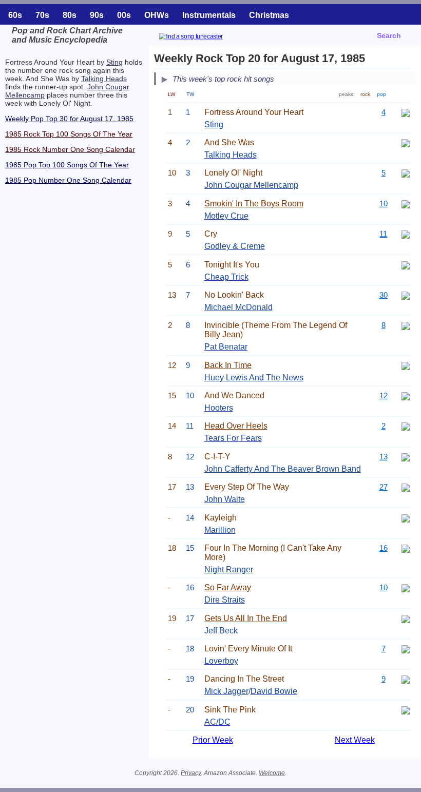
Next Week (355, 740)
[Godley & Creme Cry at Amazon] (405, 233)
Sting (114, 62)
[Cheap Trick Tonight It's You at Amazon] (405, 264)
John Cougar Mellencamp (251, 185)
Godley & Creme (234, 246)
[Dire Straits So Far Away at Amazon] (405, 587)
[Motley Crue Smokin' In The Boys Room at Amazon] (405, 203)
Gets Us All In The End (245, 618)
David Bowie (274, 691)
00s (124, 15)
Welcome (272, 773)
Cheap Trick (226, 277)
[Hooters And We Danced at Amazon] (405, 395)
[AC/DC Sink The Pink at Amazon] (405, 709)
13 (383, 456)
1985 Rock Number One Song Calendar (70, 149)
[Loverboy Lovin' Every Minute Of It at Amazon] (405, 648)
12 (383, 395)
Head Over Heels (235, 425)
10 (383, 203)
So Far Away (227, 587)
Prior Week (213, 740)
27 (383, 486)
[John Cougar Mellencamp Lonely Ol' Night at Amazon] (405, 172)
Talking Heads (104, 78)
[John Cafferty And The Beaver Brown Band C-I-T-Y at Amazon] (405, 456)
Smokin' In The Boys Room (253, 203)
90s (97, 15)
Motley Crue (226, 215)
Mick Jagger (226, 691)
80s (69, 15)
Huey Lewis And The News (253, 377)
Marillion (220, 530)
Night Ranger (228, 569)
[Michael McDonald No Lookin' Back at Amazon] (405, 295)
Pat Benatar (225, 346)
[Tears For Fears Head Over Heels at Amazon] (405, 425)
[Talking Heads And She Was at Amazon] (405, 142)
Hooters (218, 407)
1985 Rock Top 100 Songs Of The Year (68, 134)
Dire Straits (224, 599)
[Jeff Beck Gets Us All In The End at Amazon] (405, 618)
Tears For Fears (233, 438)
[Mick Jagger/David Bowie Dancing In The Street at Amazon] (405, 678)
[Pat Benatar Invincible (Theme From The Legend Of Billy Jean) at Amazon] (405, 325)
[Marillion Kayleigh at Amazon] (405, 517)
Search (389, 35)
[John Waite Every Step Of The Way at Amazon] (405, 486)
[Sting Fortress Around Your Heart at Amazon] (405, 112)
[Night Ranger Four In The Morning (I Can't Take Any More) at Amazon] (405, 548)
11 (383, 233)
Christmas (269, 15)
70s (42, 15)
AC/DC (217, 722)
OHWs (156, 15)
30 (383, 295)
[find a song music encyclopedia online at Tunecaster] (203, 37)
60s (15, 15)
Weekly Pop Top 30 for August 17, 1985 (69, 118)
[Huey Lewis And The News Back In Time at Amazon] (405, 365)
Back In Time (228, 365)
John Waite (224, 499)
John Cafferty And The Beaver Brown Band (282, 469)
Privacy (191, 773)
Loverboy (221, 660)
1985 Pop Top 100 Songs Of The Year (67, 165)
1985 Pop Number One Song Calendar (68, 180)
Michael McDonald (238, 307)
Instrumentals (209, 15)
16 (383, 548)
